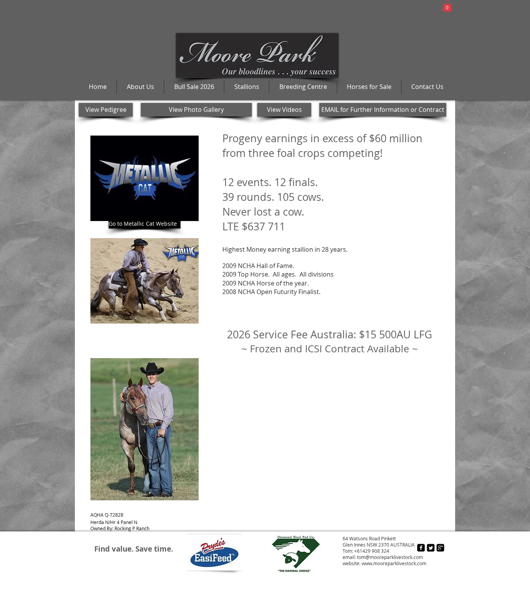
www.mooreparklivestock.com (394, 563)
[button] (447, 6)
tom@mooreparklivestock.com (390, 557)
